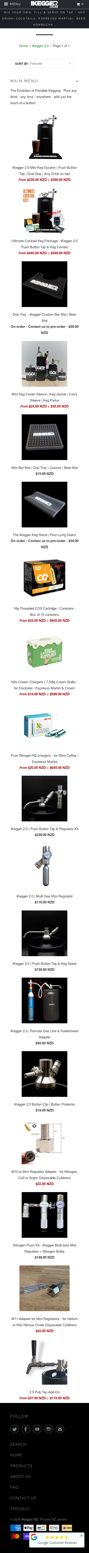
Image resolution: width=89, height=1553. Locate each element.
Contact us (23, 1498)
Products (21, 1466)
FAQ (14, 1487)
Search (18, 1444)
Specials (19, 1509)
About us (20, 1476)
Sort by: (22, 63)
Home (16, 1455)
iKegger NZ (30, 1519)
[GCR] (34, 1537)
